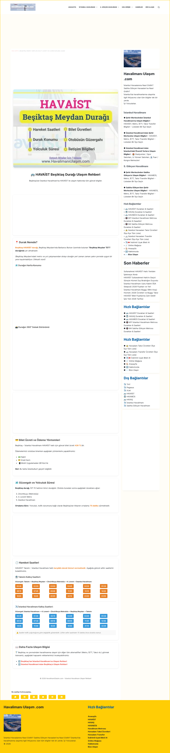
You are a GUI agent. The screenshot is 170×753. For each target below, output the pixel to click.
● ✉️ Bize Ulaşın (131, 370)
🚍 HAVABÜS (129, 396)
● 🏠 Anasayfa (130, 364)
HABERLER (139, 7)
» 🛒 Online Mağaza (132, 245)
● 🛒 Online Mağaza (133, 361)
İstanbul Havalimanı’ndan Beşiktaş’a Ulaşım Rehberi (44, 664)
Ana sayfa (15, 51)
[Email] (43, 697)
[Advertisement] (85, 31)
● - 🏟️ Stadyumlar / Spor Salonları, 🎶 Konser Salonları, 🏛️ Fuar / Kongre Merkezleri (141, 154)
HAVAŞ (91, 722)
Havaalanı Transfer (96, 735)
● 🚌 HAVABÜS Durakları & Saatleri (139, 319)
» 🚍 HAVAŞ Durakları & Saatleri (138, 212)
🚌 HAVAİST (129, 393)
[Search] (159, 7)
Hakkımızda (93, 744)
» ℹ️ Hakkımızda (131, 251)
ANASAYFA (72, 7)
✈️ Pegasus (129, 387)
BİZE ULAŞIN (150, 7)
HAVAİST (92, 719)
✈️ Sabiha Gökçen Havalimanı (137, 406)
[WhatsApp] (15, 697)
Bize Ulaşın (93, 747)
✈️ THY (127, 384)
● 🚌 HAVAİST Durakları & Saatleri (139, 313)
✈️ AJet (127, 390)
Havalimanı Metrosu (97, 728)
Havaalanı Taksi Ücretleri (99, 731)
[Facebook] (24, 697)
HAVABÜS (92, 725)
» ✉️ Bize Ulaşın (131, 254)
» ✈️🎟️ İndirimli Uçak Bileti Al (137, 242)
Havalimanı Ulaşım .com (24, 707)
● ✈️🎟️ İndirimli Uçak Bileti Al (137, 358)
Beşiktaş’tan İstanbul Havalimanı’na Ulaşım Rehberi (44, 661)
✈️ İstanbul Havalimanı (134, 403)
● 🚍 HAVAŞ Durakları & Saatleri (138, 316)
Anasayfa (92, 716)
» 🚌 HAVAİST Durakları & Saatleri (138, 209)
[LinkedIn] (61, 697)
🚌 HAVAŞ (128, 399)
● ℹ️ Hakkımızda (131, 367)
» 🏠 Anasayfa (130, 248)
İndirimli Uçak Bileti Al (97, 738)
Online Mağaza (94, 741)
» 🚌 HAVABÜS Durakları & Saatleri (139, 215)
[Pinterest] (52, 697)
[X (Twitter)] (34, 697)
